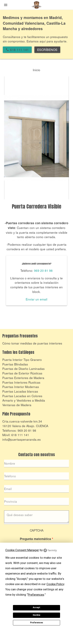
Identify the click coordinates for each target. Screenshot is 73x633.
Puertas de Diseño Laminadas (23, 368)
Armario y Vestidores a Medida (23, 400)
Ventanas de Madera (16, 405)
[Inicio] (36, 5)
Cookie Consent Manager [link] (22, 550)
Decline (36, 615)
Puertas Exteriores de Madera (23, 378)
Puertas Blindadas (15, 364)
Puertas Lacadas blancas (20, 391)
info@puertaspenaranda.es (21, 439)
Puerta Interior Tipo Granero (22, 359)
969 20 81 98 (43, 270)
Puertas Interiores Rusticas (21, 382)
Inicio (36, 70)
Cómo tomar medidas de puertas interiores (32, 343)
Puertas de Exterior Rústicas (22, 373)
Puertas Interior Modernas (20, 386)
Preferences (36, 622)
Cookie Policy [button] (55, 584)
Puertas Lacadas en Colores (22, 396)
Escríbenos (47, 49)
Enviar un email (36, 299)
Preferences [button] (36, 594)
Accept (36, 607)
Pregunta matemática (36, 539)
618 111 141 (20, 435)
